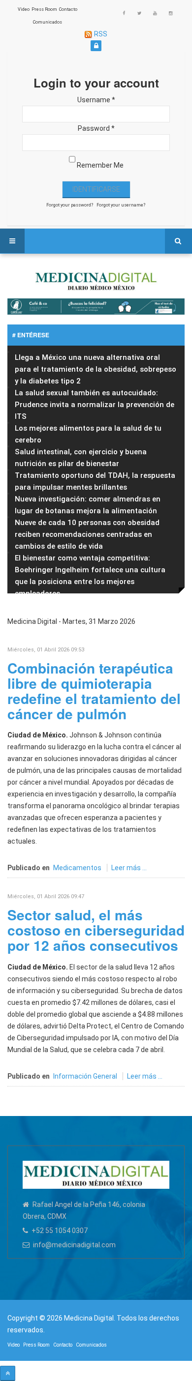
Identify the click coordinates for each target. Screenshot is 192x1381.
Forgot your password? (69, 205)
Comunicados (47, 22)
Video (24, 9)
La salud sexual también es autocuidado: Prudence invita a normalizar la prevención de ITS (94, 404)
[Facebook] (123, 13)
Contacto (68, 9)
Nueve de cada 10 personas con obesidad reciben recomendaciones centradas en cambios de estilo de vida (87, 534)
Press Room (44, 9)
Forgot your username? (120, 205)
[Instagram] (170, 13)
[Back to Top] (7, 1373)
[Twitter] (139, 13)
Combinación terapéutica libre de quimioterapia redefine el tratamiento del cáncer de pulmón (94, 690)
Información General (85, 1076)
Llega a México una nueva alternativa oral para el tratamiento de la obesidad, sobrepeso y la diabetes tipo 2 (95, 369)
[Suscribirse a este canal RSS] (177, 633)
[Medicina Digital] (96, 280)
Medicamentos (77, 868)
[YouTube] (155, 13)
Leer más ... (129, 868)
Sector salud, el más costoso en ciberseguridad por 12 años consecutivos (96, 930)
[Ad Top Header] (96, 306)
